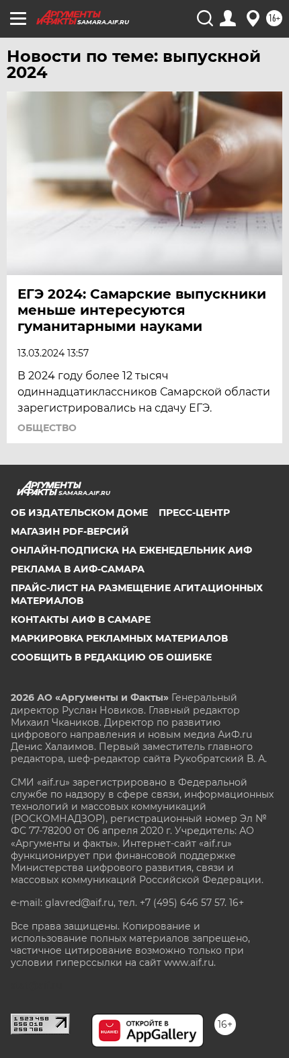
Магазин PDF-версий (70, 531)
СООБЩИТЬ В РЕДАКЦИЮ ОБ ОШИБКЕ (111, 657)
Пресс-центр (194, 512)
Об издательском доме (79, 512)
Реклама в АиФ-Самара (77, 569)
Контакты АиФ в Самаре (81, 619)
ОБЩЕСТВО (47, 427)
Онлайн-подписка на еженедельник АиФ (131, 550)
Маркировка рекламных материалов (119, 638)
